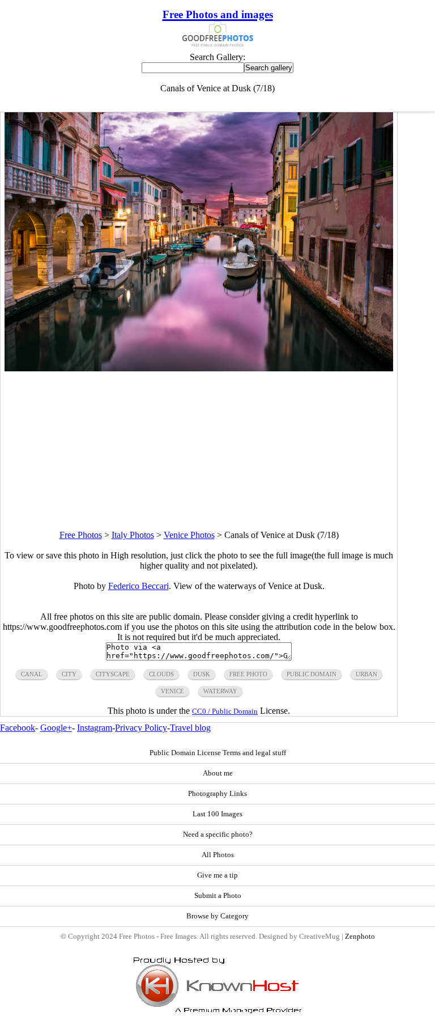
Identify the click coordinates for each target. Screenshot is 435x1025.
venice (172, 691)
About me (218, 773)
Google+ (56, 727)
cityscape (113, 674)
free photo (248, 674)
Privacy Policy (141, 727)
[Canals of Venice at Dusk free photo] (199, 368)
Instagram (94, 727)
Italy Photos (133, 535)
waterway (220, 691)
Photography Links (217, 794)
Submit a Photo (217, 896)
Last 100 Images (217, 814)
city (69, 674)
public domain (311, 674)
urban (366, 674)
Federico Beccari (138, 586)
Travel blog (190, 727)
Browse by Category (217, 916)
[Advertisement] (199, 450)
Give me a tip (217, 875)
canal (31, 674)
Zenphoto (360, 937)
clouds (161, 674)
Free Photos (80, 535)
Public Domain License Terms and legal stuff (218, 753)
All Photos (218, 855)
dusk (201, 674)
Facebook (17, 727)
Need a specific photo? (218, 834)
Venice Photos (189, 535)
